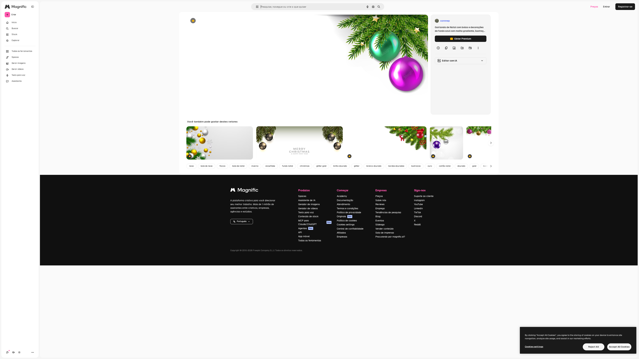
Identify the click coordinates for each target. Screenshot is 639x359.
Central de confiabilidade (350, 228)
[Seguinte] (491, 143)
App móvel (304, 236)
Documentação (345, 200)
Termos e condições (347, 208)
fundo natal (287, 166)
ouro (430, 166)
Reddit (417, 224)
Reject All (593, 346)
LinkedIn (418, 208)
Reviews (379, 204)
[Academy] (13, 352)
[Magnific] (244, 190)
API (300, 232)
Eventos (379, 220)
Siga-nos (420, 190)
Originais (344, 216)
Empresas (342, 236)
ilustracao (416, 166)
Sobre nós (380, 200)
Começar (342, 190)
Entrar (606, 6)
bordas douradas (396, 166)
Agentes (305, 228)
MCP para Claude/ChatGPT (314, 222)
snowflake (270, 166)
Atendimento (343, 204)
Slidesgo (380, 224)
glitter (356, 166)
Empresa (381, 190)
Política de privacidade (349, 212)
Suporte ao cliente (423, 196)
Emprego (380, 208)
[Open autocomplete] (255, 6)
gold (474, 166)
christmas (304, 166)
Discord (418, 216)
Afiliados (341, 232)
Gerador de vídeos (308, 208)
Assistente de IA (306, 200)
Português (241, 221)
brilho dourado (340, 166)
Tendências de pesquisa (388, 212)
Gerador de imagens (309, 204)
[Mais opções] (478, 48)
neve (191, 166)
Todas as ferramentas (309, 240)
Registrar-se (625, 6)
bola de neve (207, 166)
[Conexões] (7, 352)
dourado (461, 166)
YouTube (418, 204)
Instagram (419, 200)
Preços (594, 6)
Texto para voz (306, 212)
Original (208, 20)
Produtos (304, 190)
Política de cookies (347, 220)
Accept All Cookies (619, 346)
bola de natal (238, 166)
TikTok (417, 212)
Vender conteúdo (384, 228)
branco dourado (373, 166)
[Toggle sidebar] (32, 6)
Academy (342, 196)
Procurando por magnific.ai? (390, 236)
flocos (222, 166)
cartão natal (444, 166)
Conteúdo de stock (308, 216)
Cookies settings (345, 224)
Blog (377, 216)
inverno (254, 166)
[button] (241, 221)
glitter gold (321, 166)
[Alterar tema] (19, 352)
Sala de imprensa (384, 232)
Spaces (302, 196)
